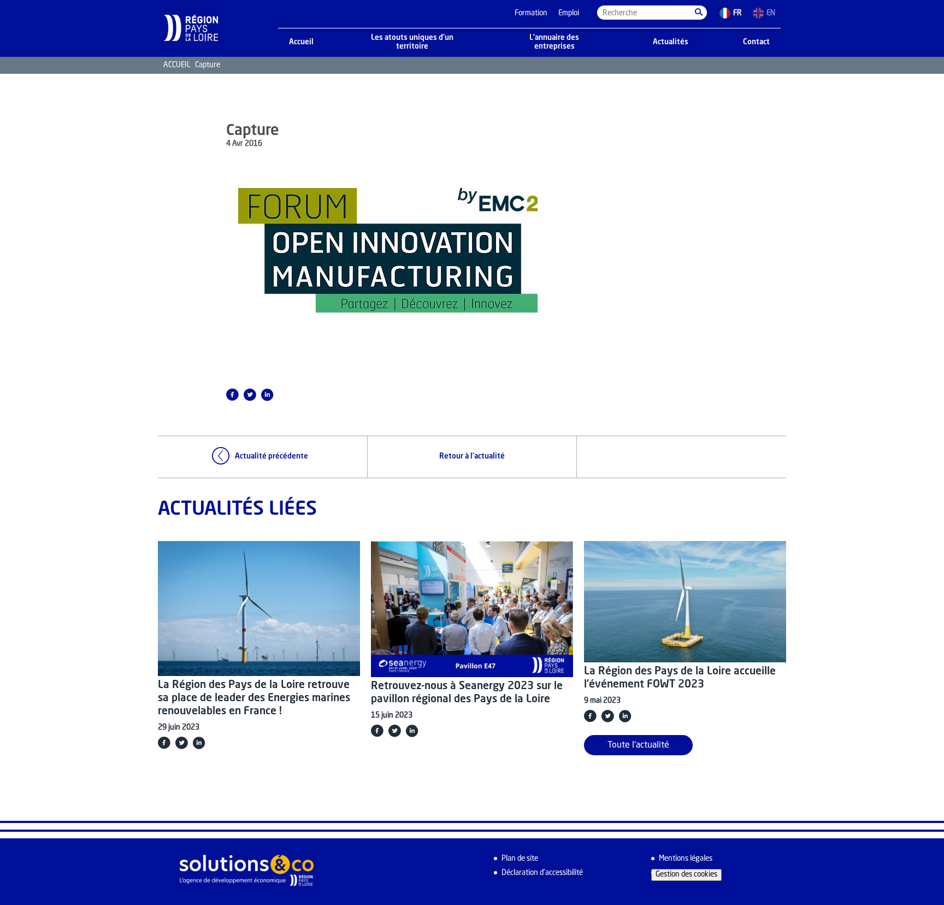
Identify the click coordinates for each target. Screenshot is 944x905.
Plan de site (520, 858)
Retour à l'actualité (472, 456)
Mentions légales (685, 858)
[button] (699, 12)
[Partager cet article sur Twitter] (249, 394)
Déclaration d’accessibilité (542, 873)
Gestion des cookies (686, 874)
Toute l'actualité (638, 745)
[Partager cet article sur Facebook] (232, 394)
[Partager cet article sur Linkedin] (267, 394)
